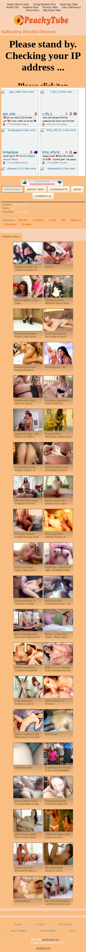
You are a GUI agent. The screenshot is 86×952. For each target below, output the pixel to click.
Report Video (35, 189)
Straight (26, 224)
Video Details (12, 189)
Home (18, 924)
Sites (72, 931)
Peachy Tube (50, 7)
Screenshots (58, 189)
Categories (47, 931)
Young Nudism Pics (44, 4)
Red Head (10, 224)
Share (77, 189)
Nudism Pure (30, 7)
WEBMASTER (43, 948)
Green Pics (32, 10)
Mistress (76, 220)
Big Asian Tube (52, 10)
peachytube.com (50, 939)
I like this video (24, 182)
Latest (39, 924)
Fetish (52, 220)
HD (63, 220)
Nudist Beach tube (18, 4)
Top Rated (64, 924)
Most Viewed (18, 931)
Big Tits (23, 220)
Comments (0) (43, 196)
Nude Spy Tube (69, 4)
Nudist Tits (12, 7)
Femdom (38, 220)
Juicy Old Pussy (71, 7)
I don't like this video (59, 182)
